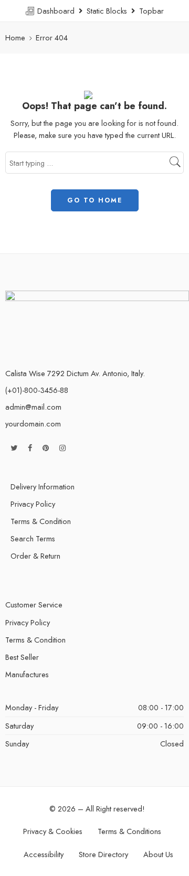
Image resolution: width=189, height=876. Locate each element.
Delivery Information (42, 486)
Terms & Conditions (129, 831)
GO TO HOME (94, 200)
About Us (158, 854)
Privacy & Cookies (52, 831)
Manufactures (27, 674)
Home (15, 37)
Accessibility (44, 854)
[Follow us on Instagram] (62, 448)
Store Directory (103, 854)
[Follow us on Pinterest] (46, 448)
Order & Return (35, 555)
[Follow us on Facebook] (30, 448)
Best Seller (22, 657)
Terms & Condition (40, 521)
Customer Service (33, 604)
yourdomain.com (33, 423)
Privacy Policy (32, 503)
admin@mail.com (33, 406)
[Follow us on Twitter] (13, 448)
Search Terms (32, 538)
